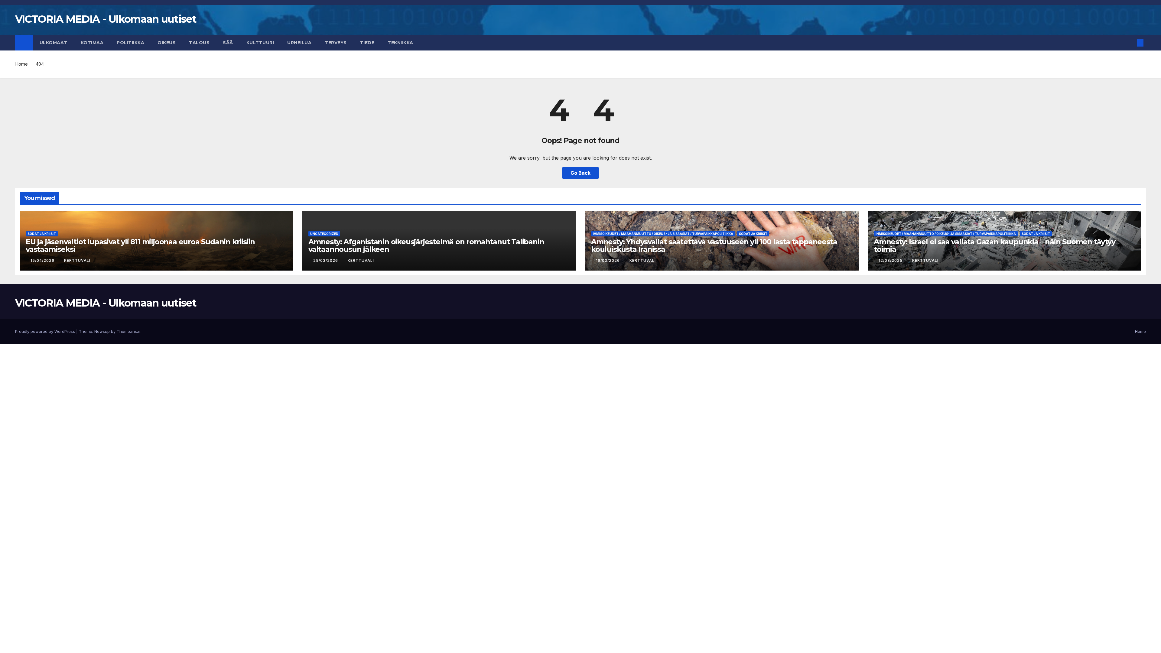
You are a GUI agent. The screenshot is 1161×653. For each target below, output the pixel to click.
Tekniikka (400, 42)
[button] (1130, 43)
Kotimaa (92, 42)
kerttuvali (77, 260)
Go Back (580, 173)
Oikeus (167, 42)
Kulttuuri (260, 42)
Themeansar (129, 331)
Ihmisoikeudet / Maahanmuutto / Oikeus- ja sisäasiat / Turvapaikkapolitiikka (663, 234)
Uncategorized (324, 234)
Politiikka (130, 42)
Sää (228, 42)
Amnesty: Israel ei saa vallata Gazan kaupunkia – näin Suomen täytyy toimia (994, 245)
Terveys (336, 42)
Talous (199, 42)
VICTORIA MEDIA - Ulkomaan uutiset (105, 19)
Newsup (102, 331)
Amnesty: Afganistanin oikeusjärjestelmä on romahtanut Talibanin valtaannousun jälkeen (426, 245)
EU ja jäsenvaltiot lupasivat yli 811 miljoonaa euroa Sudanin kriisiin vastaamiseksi (140, 245)
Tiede (367, 42)
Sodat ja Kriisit (42, 234)
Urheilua (299, 42)
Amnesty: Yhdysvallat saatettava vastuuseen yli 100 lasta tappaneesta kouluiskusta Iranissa (714, 245)
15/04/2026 (43, 260)
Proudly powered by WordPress (45, 331)
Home (21, 64)
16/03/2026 (608, 260)
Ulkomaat (53, 42)
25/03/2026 (326, 260)
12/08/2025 (891, 260)
